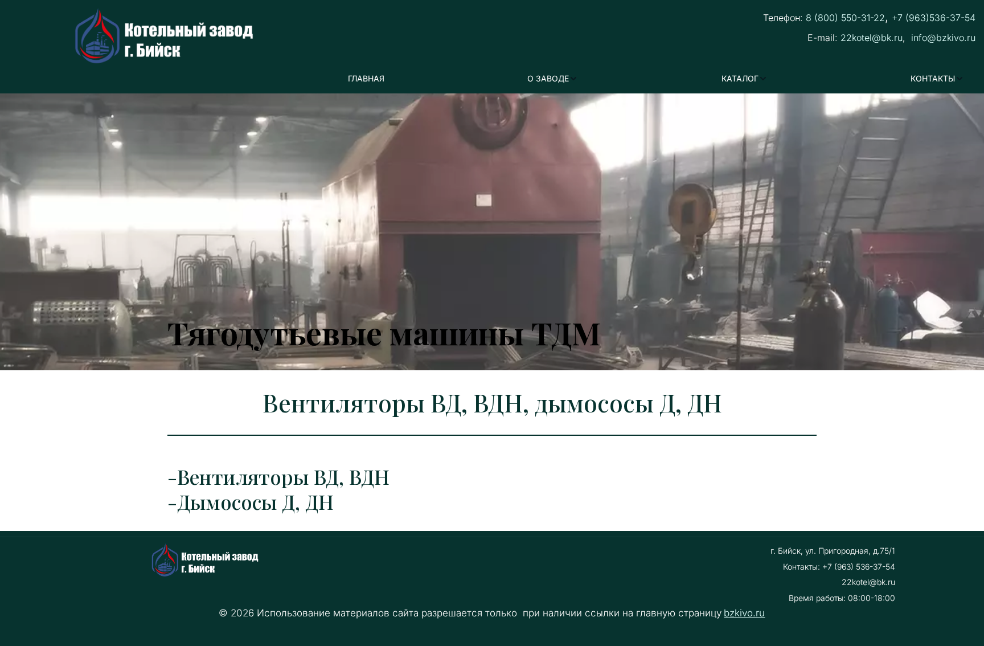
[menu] (656, 78)
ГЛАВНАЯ (366, 78)
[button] (552, 78)
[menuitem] (366, 78)
